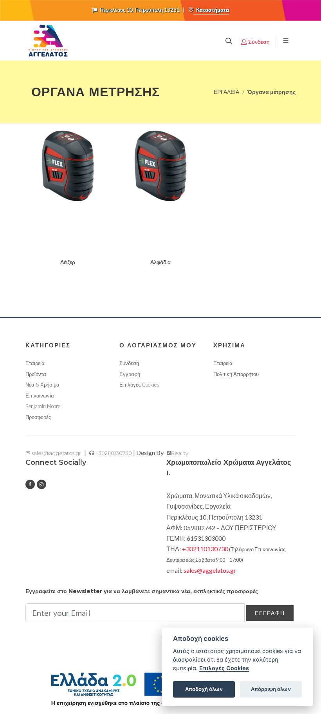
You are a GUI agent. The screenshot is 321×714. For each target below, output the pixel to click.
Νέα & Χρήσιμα (42, 384)
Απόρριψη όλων (271, 689)
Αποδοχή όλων (204, 689)
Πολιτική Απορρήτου (236, 374)
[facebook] (30, 484)
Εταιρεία (35, 363)
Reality (179, 453)
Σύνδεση (129, 363)
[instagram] (41, 484)
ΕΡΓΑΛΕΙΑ (226, 91)
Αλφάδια (160, 262)
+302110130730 (113, 453)
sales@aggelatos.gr (56, 453)
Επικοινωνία (39, 395)
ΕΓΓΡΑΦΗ (270, 613)
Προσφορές (38, 417)
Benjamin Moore (42, 406)
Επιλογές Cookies (224, 668)
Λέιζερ (67, 262)
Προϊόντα (35, 374)
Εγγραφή (129, 374)
